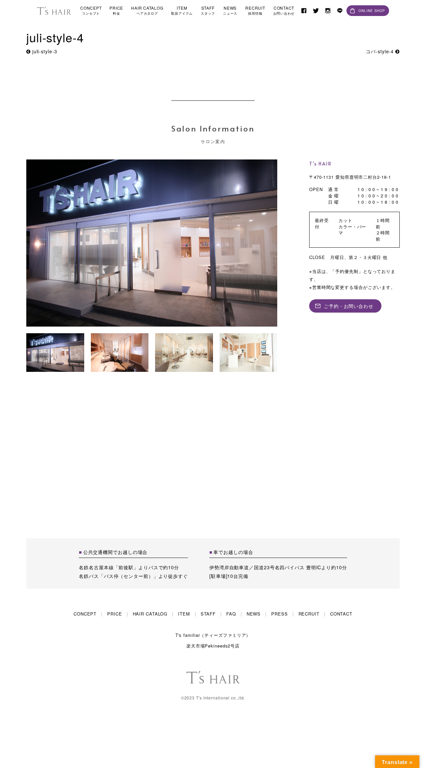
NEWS (230, 10)
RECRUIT (255, 10)
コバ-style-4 (380, 51)
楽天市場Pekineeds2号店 (213, 645)
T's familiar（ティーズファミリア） (213, 635)
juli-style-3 (44, 51)
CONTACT (284, 10)
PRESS (279, 614)
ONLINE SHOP (371, 10)
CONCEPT (91, 10)
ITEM (182, 10)
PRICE (116, 10)
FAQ (231, 614)
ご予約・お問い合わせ (348, 306)
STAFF (208, 10)
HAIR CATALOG (147, 10)
